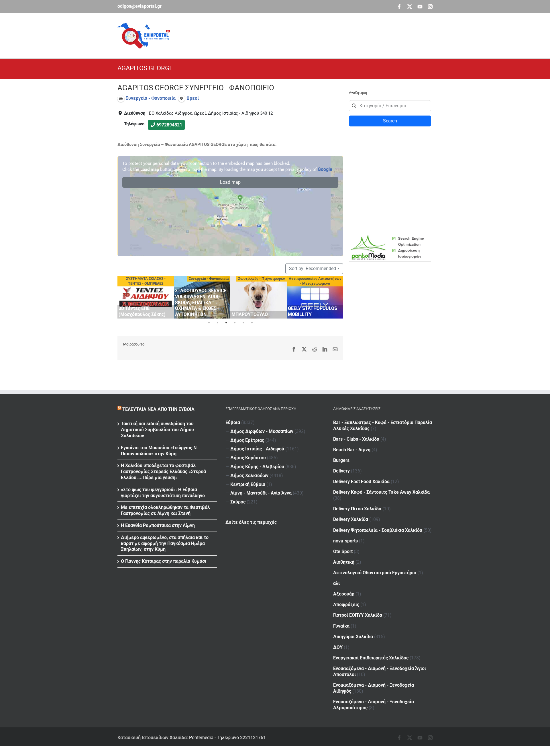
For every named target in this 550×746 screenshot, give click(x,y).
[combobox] (390, 105)
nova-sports (345, 541)
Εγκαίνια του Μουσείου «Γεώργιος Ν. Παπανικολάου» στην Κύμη (159, 450)
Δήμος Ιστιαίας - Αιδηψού (257, 449)
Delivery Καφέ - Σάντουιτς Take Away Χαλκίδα (381, 492)
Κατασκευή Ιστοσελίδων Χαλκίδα (152, 737)
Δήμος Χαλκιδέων (249, 475)
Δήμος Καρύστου (248, 457)
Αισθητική (343, 562)
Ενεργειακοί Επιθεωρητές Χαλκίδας (370, 658)
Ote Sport (343, 551)
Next (337, 296)
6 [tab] (252, 323)
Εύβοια (232, 422)
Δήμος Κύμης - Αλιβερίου (257, 466)
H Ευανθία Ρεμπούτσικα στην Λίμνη (158, 525)
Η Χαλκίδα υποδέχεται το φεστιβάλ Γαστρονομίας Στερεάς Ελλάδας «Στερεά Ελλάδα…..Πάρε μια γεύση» (163, 471)
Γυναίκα (341, 626)
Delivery (341, 471)
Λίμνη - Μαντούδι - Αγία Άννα (261, 493)
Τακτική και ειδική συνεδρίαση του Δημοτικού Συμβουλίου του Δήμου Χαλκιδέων (157, 429)
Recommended (312, 268)
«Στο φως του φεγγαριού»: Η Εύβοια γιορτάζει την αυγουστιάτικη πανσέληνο (163, 492)
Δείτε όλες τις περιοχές (251, 522)
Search (390, 121)
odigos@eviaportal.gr (139, 6)
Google (325, 169)
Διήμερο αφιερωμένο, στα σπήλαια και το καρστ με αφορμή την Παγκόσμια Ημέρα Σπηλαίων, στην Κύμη (165, 543)
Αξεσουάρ (343, 594)
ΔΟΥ (338, 647)
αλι (336, 583)
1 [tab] (209, 323)
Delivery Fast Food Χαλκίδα (361, 481)
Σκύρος (237, 502)
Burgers (341, 460)
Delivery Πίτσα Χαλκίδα (357, 508)
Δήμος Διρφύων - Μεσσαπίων (261, 431)
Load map (230, 182)
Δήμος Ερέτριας (247, 440)
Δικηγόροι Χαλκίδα (353, 636)
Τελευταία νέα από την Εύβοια (158, 409)
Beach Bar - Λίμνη (351, 449)
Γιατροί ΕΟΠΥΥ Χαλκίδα (357, 615)
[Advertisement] (328, 35)
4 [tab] (234, 323)
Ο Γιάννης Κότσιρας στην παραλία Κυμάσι (163, 561)
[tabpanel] (145, 297)
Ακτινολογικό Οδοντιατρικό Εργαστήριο (374, 572)
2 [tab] (217, 323)
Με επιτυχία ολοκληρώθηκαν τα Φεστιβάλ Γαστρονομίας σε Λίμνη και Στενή (165, 510)
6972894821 (169, 125)
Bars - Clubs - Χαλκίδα (356, 439)
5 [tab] (243, 323)
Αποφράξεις (346, 604)
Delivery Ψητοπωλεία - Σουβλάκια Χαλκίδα (377, 530)
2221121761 (253, 737)
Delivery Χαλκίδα (350, 519)
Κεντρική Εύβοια (247, 484)
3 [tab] (226, 323)
